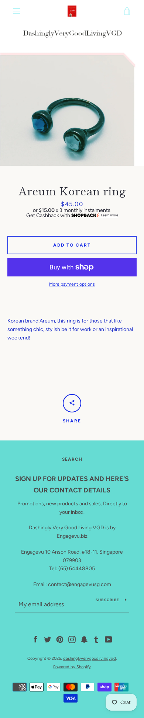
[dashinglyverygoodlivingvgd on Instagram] (72, 639)
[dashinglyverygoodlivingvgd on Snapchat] (84, 639)
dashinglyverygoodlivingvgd (89, 658)
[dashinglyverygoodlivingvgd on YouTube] (108, 639)
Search (72, 459)
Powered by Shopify (72, 666)
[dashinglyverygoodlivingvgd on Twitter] (47, 639)
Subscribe (107, 599)
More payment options (72, 284)
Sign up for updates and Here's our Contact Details (72, 484)
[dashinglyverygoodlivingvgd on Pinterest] (60, 639)
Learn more (109, 215)
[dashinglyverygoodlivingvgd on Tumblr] (96, 639)
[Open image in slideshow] (72, 94)
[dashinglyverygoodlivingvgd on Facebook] (35, 639)
